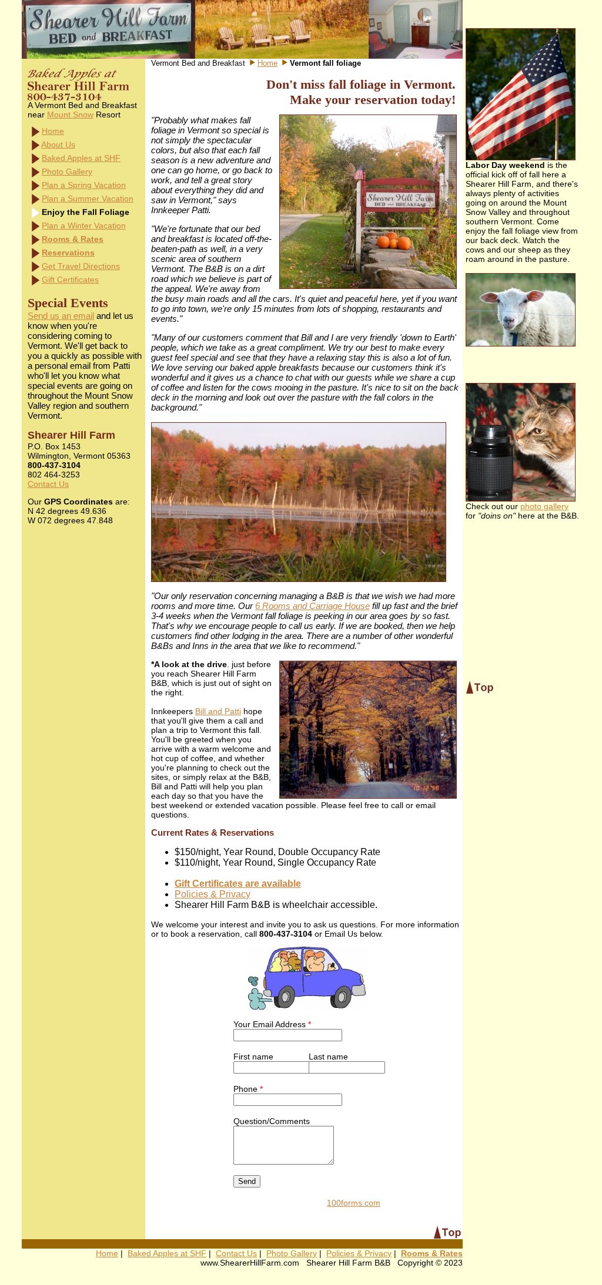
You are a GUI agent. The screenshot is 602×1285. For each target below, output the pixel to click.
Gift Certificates (70, 279)
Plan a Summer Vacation (87, 198)
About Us (58, 144)
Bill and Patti (218, 711)
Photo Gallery (67, 171)
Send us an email (61, 316)
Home (53, 131)
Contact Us (48, 484)
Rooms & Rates (72, 239)
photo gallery (544, 506)
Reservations (68, 252)
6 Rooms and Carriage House (312, 606)
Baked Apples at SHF (81, 158)
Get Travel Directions (81, 266)
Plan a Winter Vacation (84, 225)
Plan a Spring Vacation (84, 185)
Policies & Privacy (212, 894)
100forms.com (353, 1202)
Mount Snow (70, 114)
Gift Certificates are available (238, 884)
